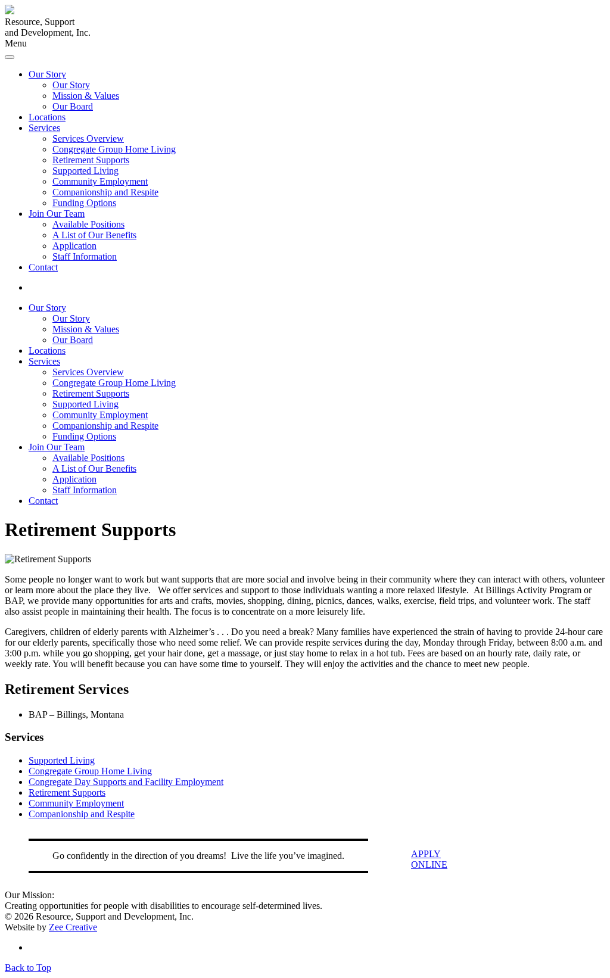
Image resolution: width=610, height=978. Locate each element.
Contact (43, 267)
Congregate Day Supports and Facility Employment (126, 782)
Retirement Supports (90, 160)
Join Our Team (57, 213)
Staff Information (84, 256)
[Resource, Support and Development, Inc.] (9, 11)
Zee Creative (73, 927)
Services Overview (88, 138)
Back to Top (28, 968)
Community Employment (100, 181)
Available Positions (88, 224)
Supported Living (85, 171)
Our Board (72, 106)
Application (74, 246)
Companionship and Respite (105, 192)
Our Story (47, 74)
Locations (47, 117)
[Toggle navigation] (9, 57)
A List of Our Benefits (94, 235)
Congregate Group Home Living (114, 149)
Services (44, 128)
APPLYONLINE (429, 859)
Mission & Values (85, 96)
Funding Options (84, 203)
